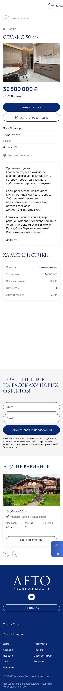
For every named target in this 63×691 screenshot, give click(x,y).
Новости (8, 655)
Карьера (8, 649)
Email (10, 418)
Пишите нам (31, 608)
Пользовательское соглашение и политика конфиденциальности (27, 685)
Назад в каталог (22, 18)
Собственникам (43, 655)
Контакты (8, 667)
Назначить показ (31, 107)
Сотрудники (41, 644)
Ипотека (38, 649)
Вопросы (39, 661)
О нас (6, 644)
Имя (9, 407)
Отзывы (7, 661)
